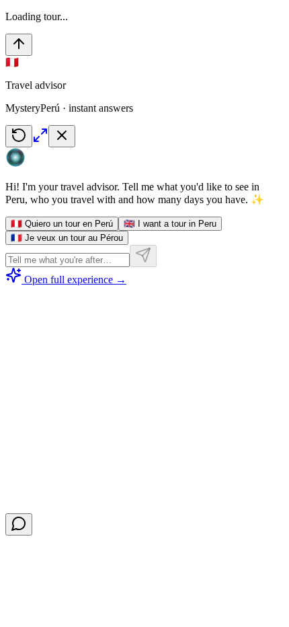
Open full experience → (75, 279)
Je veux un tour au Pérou (67, 238)
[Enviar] (143, 256)
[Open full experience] (40, 139)
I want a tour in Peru (170, 224)
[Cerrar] (61, 136)
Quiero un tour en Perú (62, 224)
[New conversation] (18, 136)
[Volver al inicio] (18, 45)
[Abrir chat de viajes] (18, 524)
